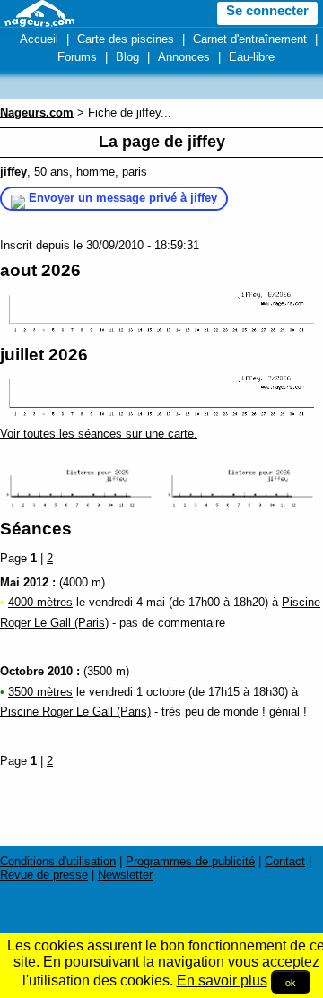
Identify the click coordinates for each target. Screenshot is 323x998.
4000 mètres (40, 602)
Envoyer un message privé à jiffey (123, 197)
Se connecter (267, 11)
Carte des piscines (125, 39)
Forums (77, 57)
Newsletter (125, 874)
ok (290, 982)
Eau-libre (252, 57)
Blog (127, 57)
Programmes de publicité (190, 861)
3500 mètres (40, 692)
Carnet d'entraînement (250, 39)
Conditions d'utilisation (58, 861)
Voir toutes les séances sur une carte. (98, 433)
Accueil (39, 39)
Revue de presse (44, 874)
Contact (285, 861)
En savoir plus (222, 980)
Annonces (184, 57)
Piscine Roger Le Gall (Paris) (75, 711)
